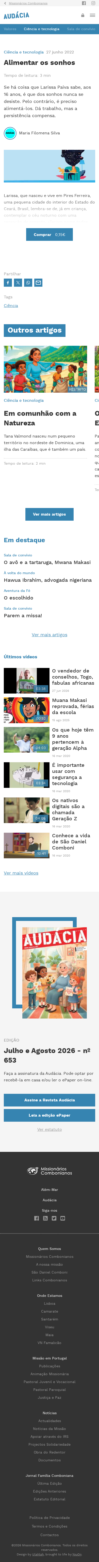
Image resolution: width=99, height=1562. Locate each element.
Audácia (50, 1200)
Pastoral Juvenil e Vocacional (49, 1382)
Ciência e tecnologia (41, 29)
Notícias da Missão (49, 1429)
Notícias (50, 1413)
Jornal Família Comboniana (49, 1476)
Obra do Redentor (49, 1452)
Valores (10, 29)
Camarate (49, 1311)
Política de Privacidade (49, 1518)
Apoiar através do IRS (49, 1436)
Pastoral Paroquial (49, 1390)
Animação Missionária (49, 1374)
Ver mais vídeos (21, 873)
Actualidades (49, 1421)
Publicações (49, 1366)
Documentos (49, 1460)
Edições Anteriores (49, 1491)
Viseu (49, 1327)
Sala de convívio (81, 29)
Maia (49, 1335)
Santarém (49, 1319)
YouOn (76, 1554)
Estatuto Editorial (49, 1499)
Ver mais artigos (49, 635)
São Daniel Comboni (49, 1272)
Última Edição (49, 1483)
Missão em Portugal (49, 1358)
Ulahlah (38, 1554)
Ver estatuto (49, 1129)
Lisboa (49, 1303)
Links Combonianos (49, 1280)
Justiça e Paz (49, 1397)
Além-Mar (49, 1190)
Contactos (49, 1535)
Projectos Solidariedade (49, 1444)
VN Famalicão (49, 1343)
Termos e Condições (49, 1526)
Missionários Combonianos (49, 1257)
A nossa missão (49, 1264)
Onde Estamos (49, 1296)
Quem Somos (49, 1249)
